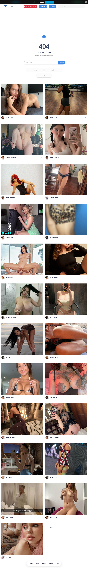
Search (62, 62)
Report (31, 563)
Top (44, 75)
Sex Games (43, 6)
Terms (44, 563)
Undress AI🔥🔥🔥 (30, 6)
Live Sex (52, 6)
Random (53, 70)
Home (35, 70)
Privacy (51, 563)
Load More (50, 527)
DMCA (37, 563)
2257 (57, 563)
